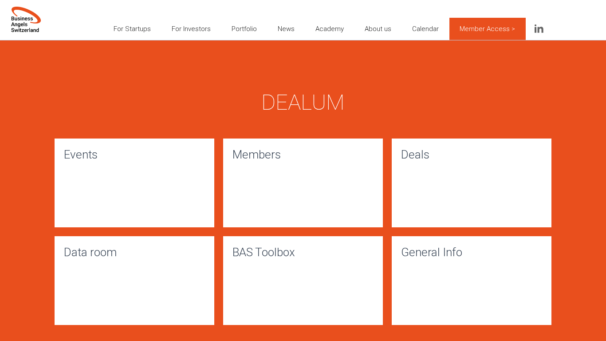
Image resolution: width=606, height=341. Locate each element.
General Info (431, 252)
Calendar (425, 29)
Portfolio (244, 29)
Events (81, 154)
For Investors (191, 29)
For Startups (132, 29)
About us (378, 29)
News (286, 29)
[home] (26, 13)
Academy (329, 29)
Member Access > (487, 29)
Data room (90, 252)
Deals (415, 154)
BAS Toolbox (263, 252)
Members (256, 154)
